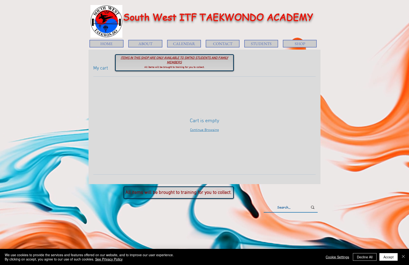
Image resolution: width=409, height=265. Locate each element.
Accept (388, 257)
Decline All (365, 257)
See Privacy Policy (109, 259)
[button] (145, 43)
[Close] (403, 257)
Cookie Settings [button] (337, 257)
